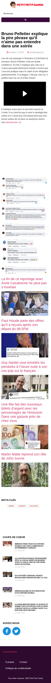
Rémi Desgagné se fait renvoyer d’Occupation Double (30, 592)
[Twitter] (16, 631)
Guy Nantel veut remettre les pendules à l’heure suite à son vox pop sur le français (24, 367)
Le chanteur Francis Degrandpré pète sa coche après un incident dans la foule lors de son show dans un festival (31, 561)
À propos (9, 662)
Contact (23, 662)
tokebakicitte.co (12, 122)
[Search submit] (25, 19)
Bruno (11, 506)
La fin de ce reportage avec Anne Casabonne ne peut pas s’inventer (24, 283)
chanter (22, 506)
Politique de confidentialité (18, 668)
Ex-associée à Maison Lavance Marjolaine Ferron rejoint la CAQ (31, 576)
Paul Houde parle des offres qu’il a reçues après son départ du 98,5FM (22, 325)
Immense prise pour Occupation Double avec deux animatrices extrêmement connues (29, 546)
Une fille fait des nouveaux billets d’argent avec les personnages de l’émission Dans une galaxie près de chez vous (21, 412)
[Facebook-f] (7, 631)
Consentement (10, 652)
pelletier (34, 506)
